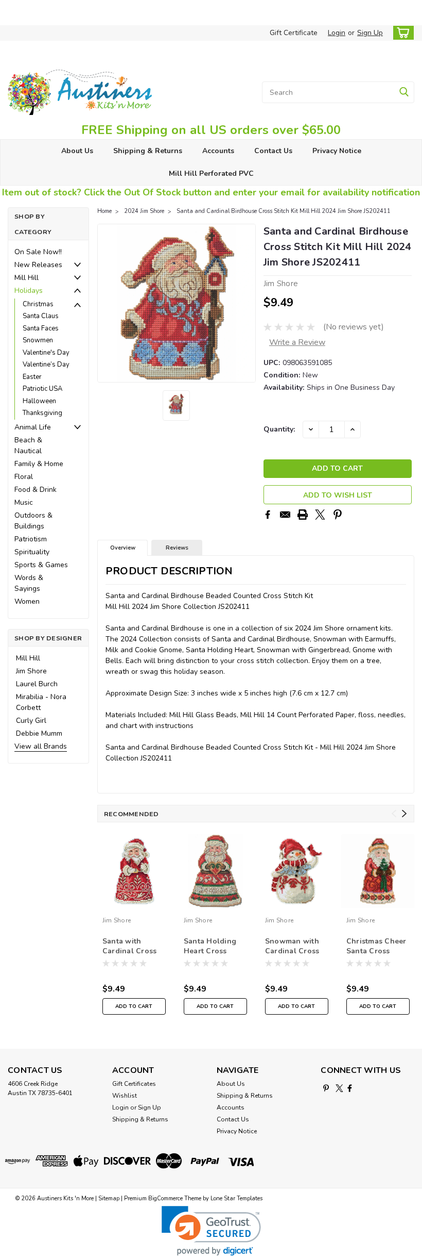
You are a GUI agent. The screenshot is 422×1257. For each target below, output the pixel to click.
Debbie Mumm (39, 733)
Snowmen (38, 340)
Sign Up (370, 33)
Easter (32, 377)
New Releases (38, 265)
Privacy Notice (336, 151)
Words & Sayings (28, 583)
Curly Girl (31, 720)
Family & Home (38, 464)
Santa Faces (41, 328)
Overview (122, 548)
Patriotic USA (42, 388)
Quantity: (279, 429)
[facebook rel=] (350, 1088)
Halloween (39, 401)
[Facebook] (267, 514)
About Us (77, 151)
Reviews (177, 548)
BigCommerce (165, 1198)
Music (23, 502)
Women (27, 601)
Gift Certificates (134, 1084)
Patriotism (30, 539)
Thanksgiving (42, 413)
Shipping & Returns (147, 151)
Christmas (38, 304)
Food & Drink (35, 489)
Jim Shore (31, 671)
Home (104, 211)
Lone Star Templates (236, 1198)
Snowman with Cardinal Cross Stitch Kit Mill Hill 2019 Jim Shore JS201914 (293, 946)
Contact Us (273, 151)
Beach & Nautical (28, 445)
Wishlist (124, 1095)
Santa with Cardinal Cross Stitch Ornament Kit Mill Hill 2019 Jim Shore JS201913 (132, 946)
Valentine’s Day (46, 364)
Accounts (218, 151)
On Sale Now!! (38, 252)
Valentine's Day (46, 352)
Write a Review (297, 342)
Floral (23, 477)
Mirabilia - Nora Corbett (41, 702)
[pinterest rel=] (326, 1088)
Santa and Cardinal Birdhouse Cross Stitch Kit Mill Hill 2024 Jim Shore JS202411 (284, 211)
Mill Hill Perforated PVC (211, 173)
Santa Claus (41, 316)
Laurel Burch (37, 684)
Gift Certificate (294, 33)
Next (247, 303)
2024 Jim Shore (144, 211)
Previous (106, 303)
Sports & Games (41, 565)
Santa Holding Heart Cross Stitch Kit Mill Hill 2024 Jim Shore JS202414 (212, 946)
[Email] (285, 514)
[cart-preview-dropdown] (401, 33)
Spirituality (31, 552)
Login (336, 33)
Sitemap (108, 1198)
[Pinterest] (337, 514)
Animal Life (32, 427)
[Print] (302, 514)
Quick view (134, 904)
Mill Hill (26, 278)
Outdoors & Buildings (33, 520)
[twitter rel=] (339, 1088)
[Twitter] (320, 514)
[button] (211, 1231)
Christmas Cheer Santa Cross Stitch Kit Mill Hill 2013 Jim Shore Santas (376, 946)
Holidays (28, 290)
